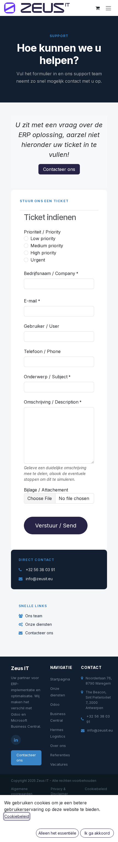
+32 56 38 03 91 (40, 569)
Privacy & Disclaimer (59, 791)
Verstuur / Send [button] (55, 525)
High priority (43, 252)
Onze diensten (38, 624)
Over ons (58, 745)
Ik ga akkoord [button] (97, 833)
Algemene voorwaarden (21, 791)
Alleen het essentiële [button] (57, 833)
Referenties (60, 755)
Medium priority (46, 245)
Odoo (55, 704)
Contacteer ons (59, 169)
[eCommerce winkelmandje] (97, 7)
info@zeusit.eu (39, 578)
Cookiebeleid (96, 789)
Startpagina (60, 679)
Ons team (33, 615)
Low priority (42, 238)
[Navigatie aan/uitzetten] (108, 8)
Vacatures (59, 764)
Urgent (37, 260)
